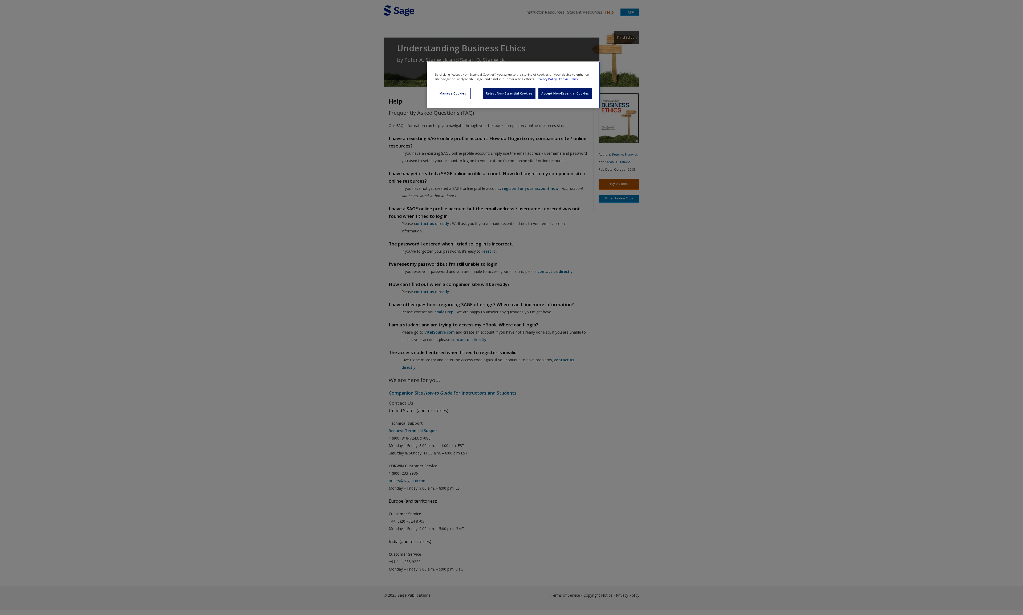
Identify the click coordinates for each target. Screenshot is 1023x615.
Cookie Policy (568, 79)
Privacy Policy (547, 79)
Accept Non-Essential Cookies (565, 93)
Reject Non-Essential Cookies (509, 93)
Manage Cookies (453, 93)
